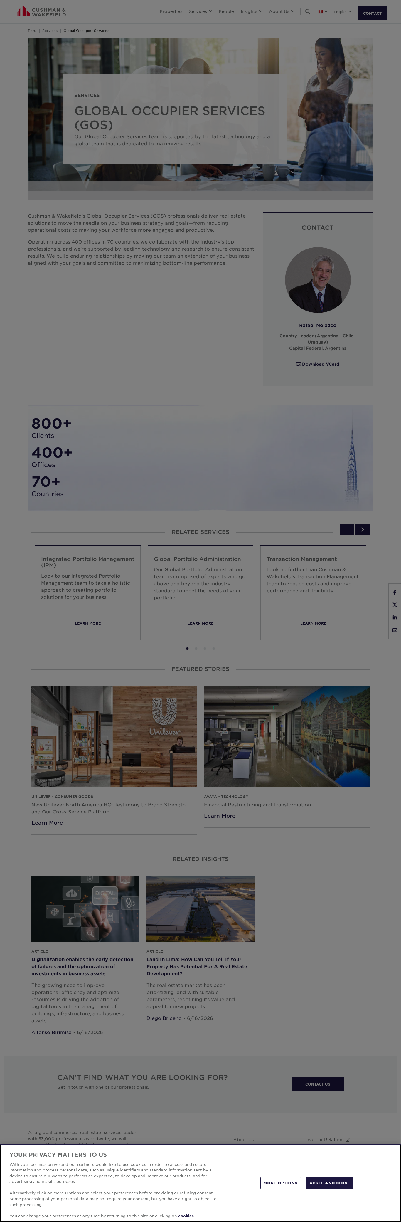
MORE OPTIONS (281, 1183)
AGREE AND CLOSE (329, 1183)
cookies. (186, 1215)
